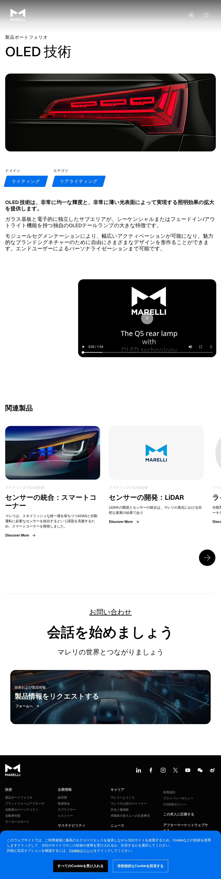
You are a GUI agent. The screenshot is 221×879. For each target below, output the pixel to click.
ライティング (26, 181)
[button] (206, 15)
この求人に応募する (178, 814)
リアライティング (79, 181)
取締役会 (64, 803)
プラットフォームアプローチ (24, 803)
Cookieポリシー (81, 850)
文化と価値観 (119, 809)
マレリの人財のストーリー (128, 803)
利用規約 (169, 792)
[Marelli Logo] (17, 20)
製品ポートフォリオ (18, 797)
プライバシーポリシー (178, 798)
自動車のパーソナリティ (21, 809)
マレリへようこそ (122, 797)
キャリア (117, 789)
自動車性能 (12, 815)
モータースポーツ (17, 821)
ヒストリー (65, 815)
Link (52, 482)
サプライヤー (67, 809)
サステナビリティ (71, 825)
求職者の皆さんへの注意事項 (130, 815)
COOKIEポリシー (174, 804)
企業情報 (65, 789)
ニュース (117, 825)
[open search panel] (191, 15)
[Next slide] (207, 557)
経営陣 (62, 797)
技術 (8, 789)
